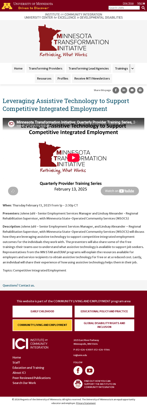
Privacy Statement (86, 403)
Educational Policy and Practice (104, 311)
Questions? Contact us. (19, 285)
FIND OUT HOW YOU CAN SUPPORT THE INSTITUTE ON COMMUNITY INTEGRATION (100, 384)
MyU (140, 3)
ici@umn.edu (80, 355)
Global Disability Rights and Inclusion (104, 325)
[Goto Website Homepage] (73, 41)
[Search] (142, 8)
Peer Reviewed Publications (32, 378)
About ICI (19, 372)
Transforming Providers (45, 68)
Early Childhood (42, 311)
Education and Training (28, 367)
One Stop (128, 3)
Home (18, 68)
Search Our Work (24, 383)
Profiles (63, 78)
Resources (44, 78)
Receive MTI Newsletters (92, 78)
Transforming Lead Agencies (88, 68)
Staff (16, 362)
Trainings (121, 68)
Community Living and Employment (42, 325)
